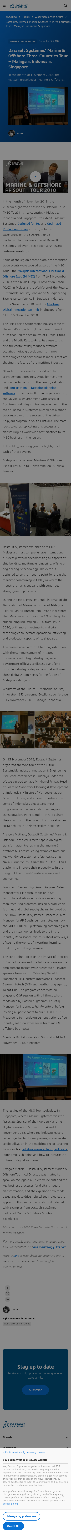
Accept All (13, 1526)
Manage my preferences (21, 1516)
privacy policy (10, 1504)
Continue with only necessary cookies (25, 1452)
